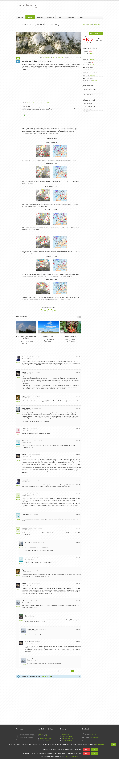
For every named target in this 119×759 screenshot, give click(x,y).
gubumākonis (26, 601)
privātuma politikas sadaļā (71, 756)
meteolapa (25, 528)
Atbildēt (18, 362)
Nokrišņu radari (65, 734)
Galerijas (40, 17)
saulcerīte (25, 514)
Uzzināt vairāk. (99, 744)
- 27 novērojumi (33, 428)
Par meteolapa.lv (88, 109)
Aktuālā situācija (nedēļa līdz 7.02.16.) (37, 61)
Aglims (27, 615)
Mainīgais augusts (88, 95)
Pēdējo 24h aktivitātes (67, 738)
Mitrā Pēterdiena (70, 337)
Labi (113, 744)
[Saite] (26, 327)
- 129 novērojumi (38, 528)
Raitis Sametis (60, 57)
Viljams (24, 441)
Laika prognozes (98, 24)
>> (79, 671)
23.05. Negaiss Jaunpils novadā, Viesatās (26, 337)
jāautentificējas (46, 676)
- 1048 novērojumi (36, 356)
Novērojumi (50, 17)
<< (60, 671)
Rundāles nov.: (90, 62)
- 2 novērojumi (34, 514)
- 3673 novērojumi (35, 372)
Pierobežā (25, 357)
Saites (60, 17)
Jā (94, 749)
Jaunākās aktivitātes (90, 48)
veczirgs (92, 64)
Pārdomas (86, 112)
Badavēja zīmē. (48, 337)
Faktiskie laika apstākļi (67, 736)
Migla (44, 340)
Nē (86, 749)
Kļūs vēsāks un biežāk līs (90, 57)
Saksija (24, 428)
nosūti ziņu (93, 734)
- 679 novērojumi (37, 440)
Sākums (20, 17)
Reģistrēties (70, 17)
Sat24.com (29, 103)
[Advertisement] (74, 8)
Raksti (30, 17)
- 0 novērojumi (37, 494)
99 (54, 57)
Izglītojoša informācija (89, 106)
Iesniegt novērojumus (96, 33)
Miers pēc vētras (88, 67)
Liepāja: (88, 52)
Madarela (22, 341)
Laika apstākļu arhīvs (66, 740)
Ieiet (81, 17)
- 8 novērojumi (36, 396)
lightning (24, 372)
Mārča (92, 54)
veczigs (24, 494)
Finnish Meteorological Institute (41, 103)
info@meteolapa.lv (95, 737)
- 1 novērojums (37, 408)
